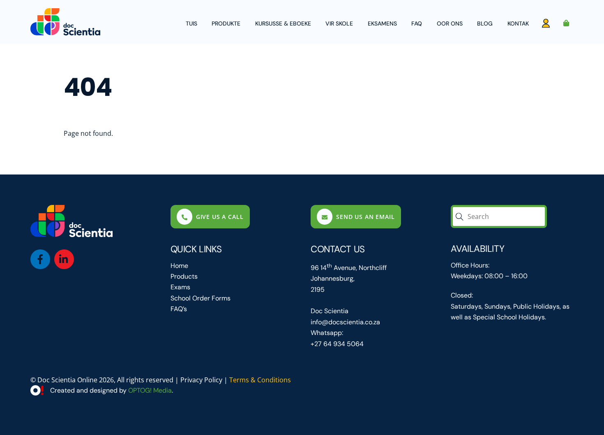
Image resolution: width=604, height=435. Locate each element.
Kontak (518, 23)
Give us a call (220, 217)
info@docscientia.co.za (345, 322)
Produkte (226, 23)
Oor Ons (450, 23)
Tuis (191, 23)
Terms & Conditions (260, 379)
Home (179, 265)
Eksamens (382, 23)
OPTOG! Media (150, 390)
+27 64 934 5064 (337, 344)
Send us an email (365, 217)
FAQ (416, 23)
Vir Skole (339, 23)
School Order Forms (201, 298)
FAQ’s (179, 309)
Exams (180, 287)
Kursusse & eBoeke (283, 23)
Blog (485, 23)
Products (184, 276)
